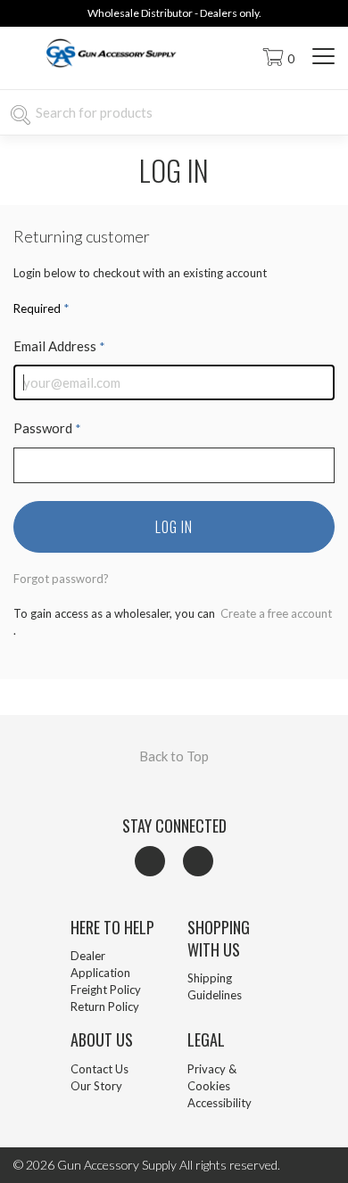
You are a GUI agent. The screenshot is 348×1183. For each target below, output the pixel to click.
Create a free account (275, 613)
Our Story (96, 1086)
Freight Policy (105, 989)
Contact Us (99, 1069)
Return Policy (104, 1006)
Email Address (59, 346)
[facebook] (150, 861)
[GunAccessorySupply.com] (114, 70)
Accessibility (219, 1103)
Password (47, 428)
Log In (174, 527)
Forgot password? (61, 578)
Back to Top (174, 756)
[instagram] (198, 861)
